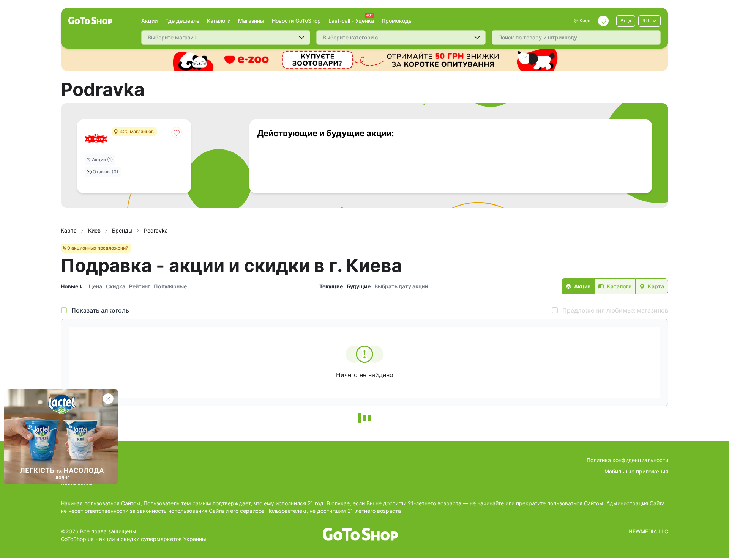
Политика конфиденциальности (627, 460)
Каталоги (218, 20)
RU (645, 21)
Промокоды (397, 20)
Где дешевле (182, 20)
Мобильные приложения (636, 471)
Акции (149, 20)
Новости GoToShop (296, 20)
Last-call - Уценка (351, 20)
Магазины (251, 20)
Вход (625, 21)
